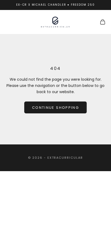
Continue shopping (55, 107)
